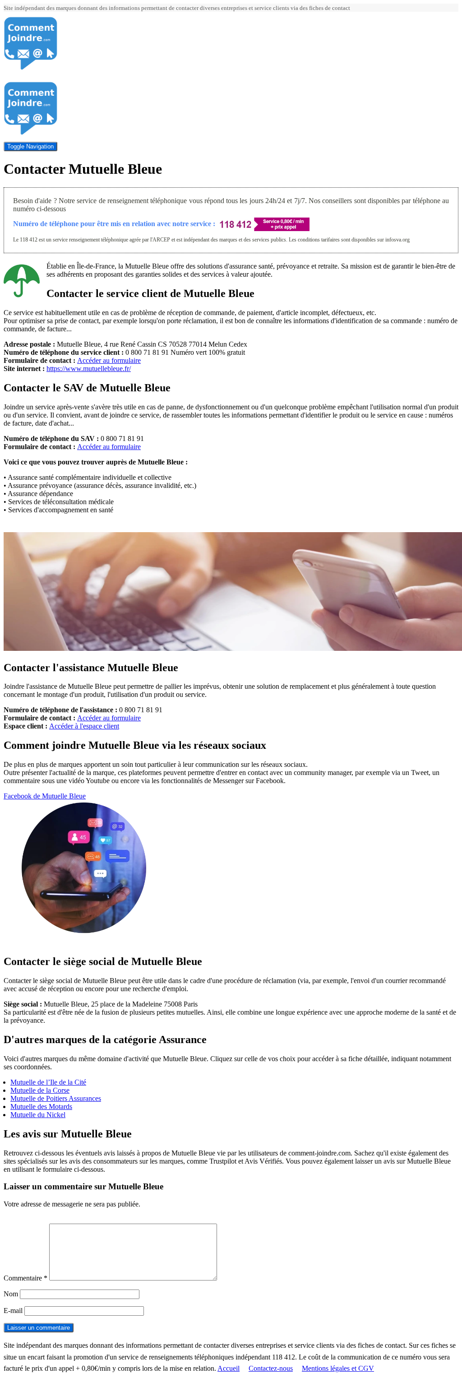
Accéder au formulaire (109, 360)
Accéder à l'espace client (84, 726)
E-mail (13, 1310)
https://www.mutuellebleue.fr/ (88, 368)
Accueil (228, 1368)
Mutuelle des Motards (41, 1106)
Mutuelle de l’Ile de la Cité (48, 1082)
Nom (11, 1294)
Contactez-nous (271, 1368)
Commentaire (25, 1278)
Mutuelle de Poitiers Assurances (55, 1098)
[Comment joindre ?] (31, 68)
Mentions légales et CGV (338, 1368)
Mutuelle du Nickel (37, 1114)
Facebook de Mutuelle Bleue (45, 796)
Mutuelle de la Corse (39, 1090)
